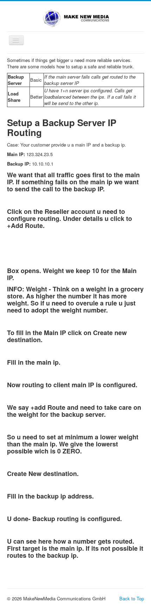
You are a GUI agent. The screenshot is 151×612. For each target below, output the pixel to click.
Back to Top (131, 598)
